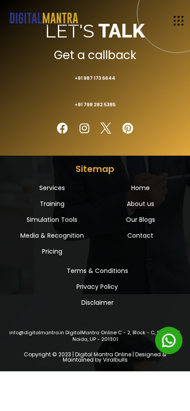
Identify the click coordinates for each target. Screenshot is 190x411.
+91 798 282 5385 (95, 104)
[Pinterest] (127, 128)
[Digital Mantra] (44, 19)
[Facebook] (62, 128)
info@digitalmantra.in (36, 332)
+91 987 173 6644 (95, 78)
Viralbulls (115, 359)
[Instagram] (84, 128)
